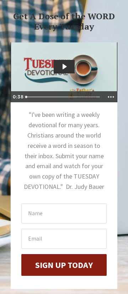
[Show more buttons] (111, 97)
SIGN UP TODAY (64, 264)
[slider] (63, 97)
